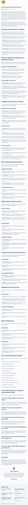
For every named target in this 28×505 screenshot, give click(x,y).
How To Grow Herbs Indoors (18, 493)
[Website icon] (11, 479)
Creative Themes (13, 503)
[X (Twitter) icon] (13, 479)
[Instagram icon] (14, 479)
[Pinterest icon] (16, 479)
